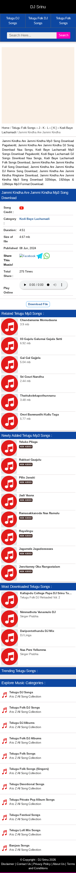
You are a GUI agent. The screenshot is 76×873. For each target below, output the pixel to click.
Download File (38, 304)
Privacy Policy (42, 864)
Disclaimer (7, 864)
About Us (59, 864)
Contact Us (24, 864)
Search (63, 35)
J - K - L (43, 127)
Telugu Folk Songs (63, 20)
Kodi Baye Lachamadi (34, 218)
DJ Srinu (38, 6)
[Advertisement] (38, 85)
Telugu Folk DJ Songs (38, 20)
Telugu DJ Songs (12, 20)
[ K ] (54, 127)
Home (6, 127)
